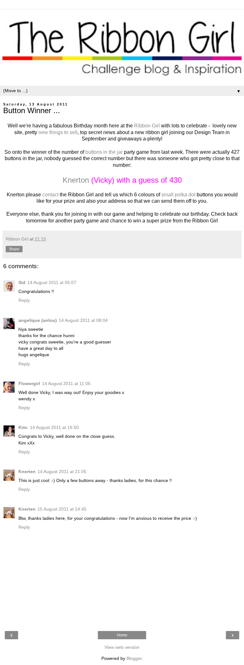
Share (14, 249)
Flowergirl (29, 383)
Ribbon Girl (147, 125)
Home (122, 635)
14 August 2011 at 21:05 (61, 471)
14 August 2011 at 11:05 (66, 383)
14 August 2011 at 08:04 (83, 320)
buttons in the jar (104, 152)
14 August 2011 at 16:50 (54, 427)
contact (50, 194)
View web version (122, 647)
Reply (24, 300)
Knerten (27, 471)
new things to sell (57, 132)
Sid (21, 282)
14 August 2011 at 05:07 (51, 282)
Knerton (76, 180)
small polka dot (178, 194)
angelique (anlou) (37, 320)
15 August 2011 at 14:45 (61, 509)
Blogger (134, 658)
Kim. (23, 427)
